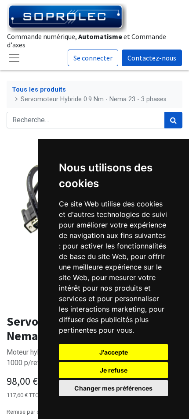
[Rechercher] (173, 120)
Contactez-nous (151, 57)
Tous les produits (39, 89)
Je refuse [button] (113, 370)
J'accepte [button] (113, 352)
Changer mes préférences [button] (113, 388)
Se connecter (93, 57)
